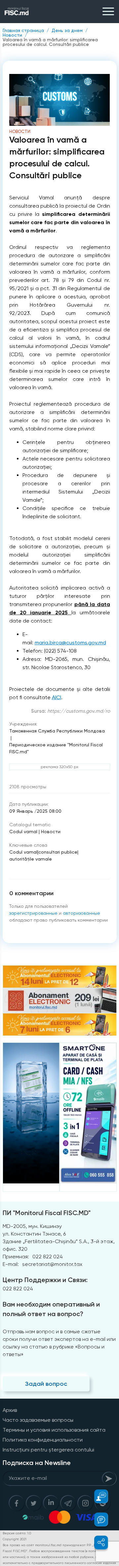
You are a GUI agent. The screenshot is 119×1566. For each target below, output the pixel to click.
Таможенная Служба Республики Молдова (57, 730)
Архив (10, 1410)
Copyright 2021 (14, 1539)
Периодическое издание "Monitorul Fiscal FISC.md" (56, 748)
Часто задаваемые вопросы (38, 1420)
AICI (56, 697)
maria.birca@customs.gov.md (70, 642)
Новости (12, 35)
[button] (97, 1496)
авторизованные (81, 913)
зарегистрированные (33, 913)
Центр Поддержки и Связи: (45, 1280)
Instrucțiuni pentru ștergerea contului (48, 1450)
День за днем (67, 30)
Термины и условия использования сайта (54, 1430)
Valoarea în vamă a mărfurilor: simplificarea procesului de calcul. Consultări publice (50, 42)
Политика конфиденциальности (43, 1440)
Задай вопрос (46, 1383)
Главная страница (23, 30)
